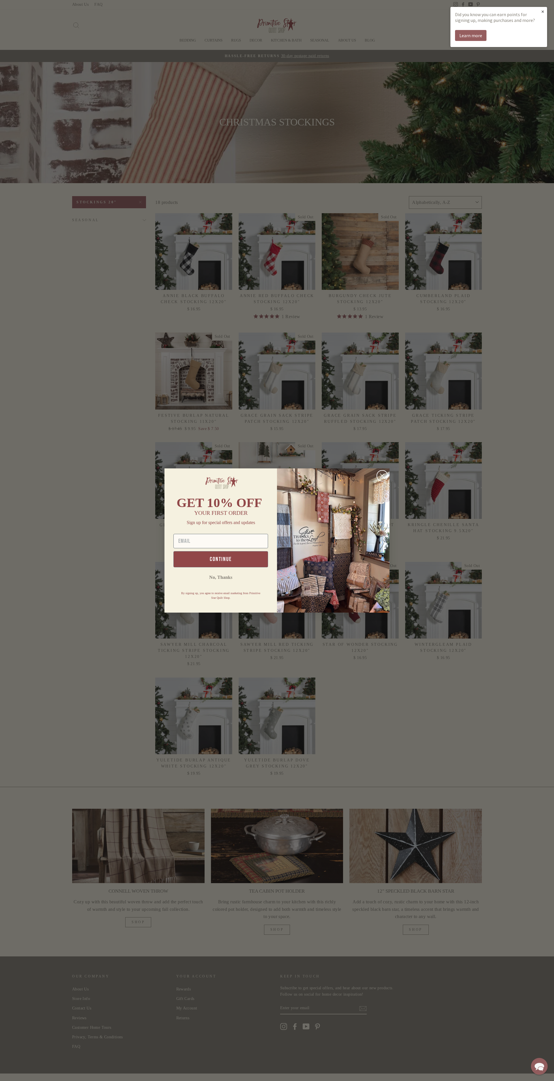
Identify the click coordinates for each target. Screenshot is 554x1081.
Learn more (470, 35)
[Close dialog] (382, 476)
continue (221, 559)
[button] (539, 1066)
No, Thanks (220, 577)
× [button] (542, 11)
